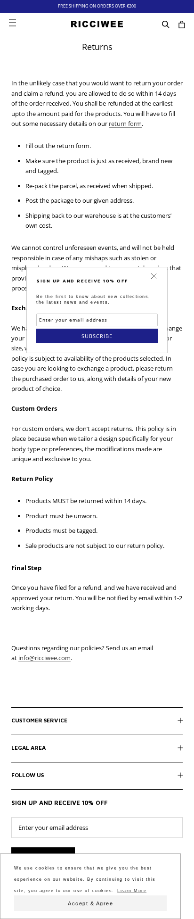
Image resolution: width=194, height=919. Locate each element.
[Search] (166, 24)
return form (125, 123)
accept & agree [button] (90, 903)
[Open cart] (182, 24)
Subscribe (97, 335)
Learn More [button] (131, 890)
